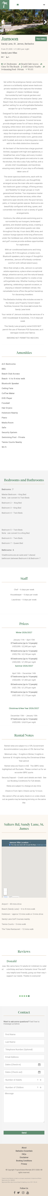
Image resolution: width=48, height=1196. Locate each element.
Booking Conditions (19, 781)
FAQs (24, 1154)
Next (44, 22)
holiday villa (21, 299)
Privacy (24, 1164)
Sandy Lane (14, 303)
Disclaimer (24, 1157)
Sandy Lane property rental (20, 326)
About (24, 1148)
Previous (3, 22)
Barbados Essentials (24, 1151)
